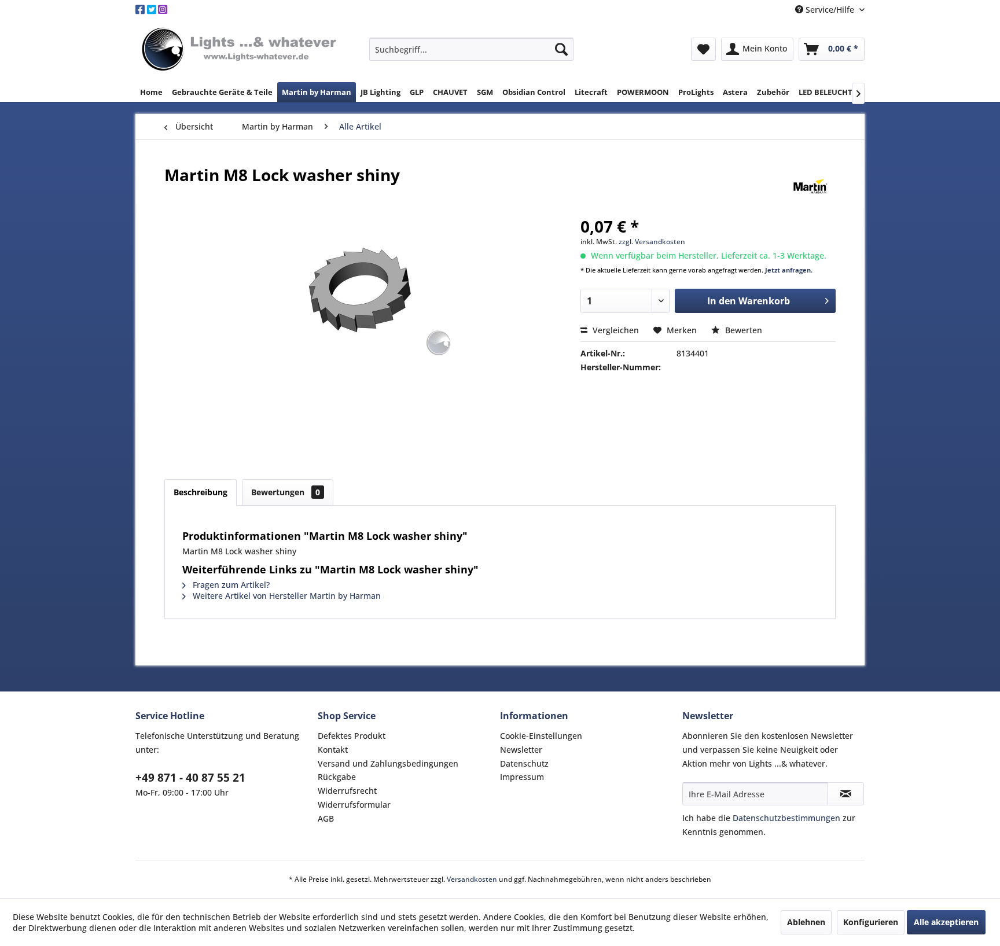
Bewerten (742, 330)
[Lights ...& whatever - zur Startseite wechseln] (240, 50)
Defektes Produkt (351, 735)
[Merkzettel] (703, 49)
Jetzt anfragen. (788, 270)
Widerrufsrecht (347, 790)
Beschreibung (200, 492)
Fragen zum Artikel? (230, 584)
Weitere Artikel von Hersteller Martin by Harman (285, 595)
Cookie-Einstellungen (541, 735)
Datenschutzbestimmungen (786, 817)
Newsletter (521, 749)
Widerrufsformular (354, 804)
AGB (326, 818)
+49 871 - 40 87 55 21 (190, 777)
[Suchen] (561, 49)
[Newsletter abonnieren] (846, 793)
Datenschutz (524, 763)
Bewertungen (285, 492)
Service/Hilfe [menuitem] (829, 9)
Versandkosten (472, 879)
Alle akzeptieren (946, 921)
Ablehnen (806, 921)
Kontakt (333, 749)
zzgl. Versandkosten (652, 241)
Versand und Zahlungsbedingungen (388, 763)
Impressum (522, 776)
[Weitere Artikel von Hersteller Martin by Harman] (810, 186)
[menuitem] (471, 49)
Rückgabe (337, 776)
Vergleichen (614, 330)
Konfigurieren (870, 921)
